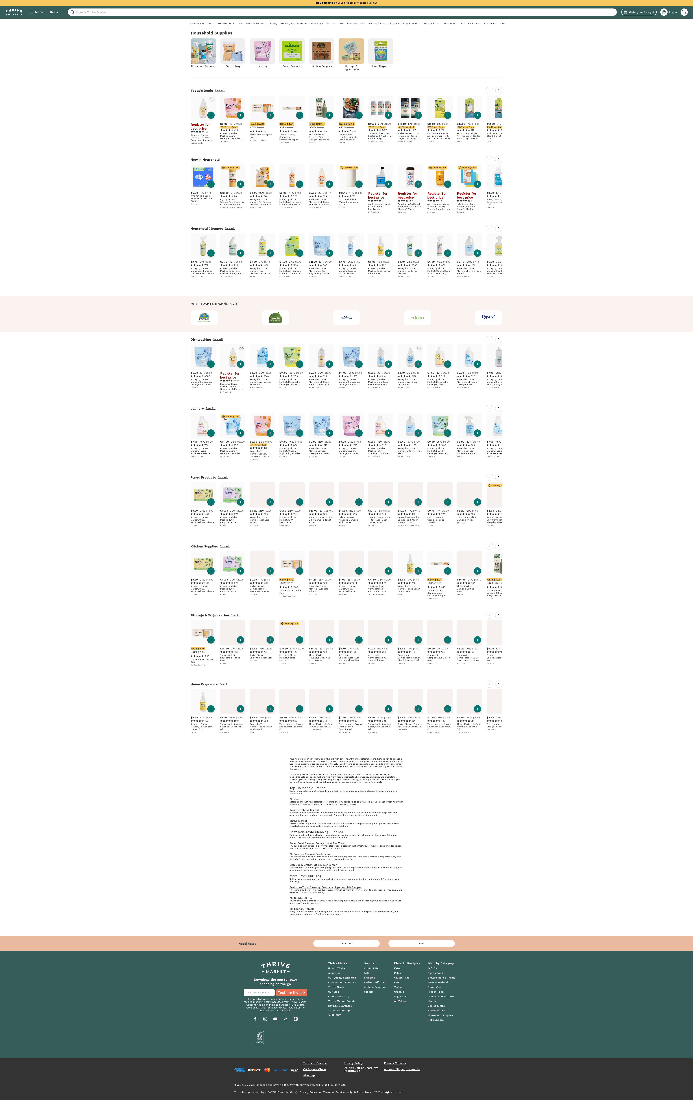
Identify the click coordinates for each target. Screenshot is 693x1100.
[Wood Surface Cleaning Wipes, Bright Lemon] (440, 177)
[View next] (498, 90)
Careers (369, 991)
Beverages (317, 23)
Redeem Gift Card (375, 982)
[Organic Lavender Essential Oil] (232, 701)
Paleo (397, 972)
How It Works (336, 968)
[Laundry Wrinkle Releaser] (469, 426)
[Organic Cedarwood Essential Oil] (440, 701)
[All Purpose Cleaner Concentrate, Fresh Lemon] (292, 246)
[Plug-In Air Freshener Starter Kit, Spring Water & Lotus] (469, 108)
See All (220, 90)
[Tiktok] (285, 1019)
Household (450, 23)
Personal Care (432, 23)
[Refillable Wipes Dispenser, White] (351, 177)
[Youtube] (275, 1019)
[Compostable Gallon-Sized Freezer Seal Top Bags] (410, 632)
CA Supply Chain (314, 1069)
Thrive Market (298, 820)
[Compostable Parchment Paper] (292, 108)
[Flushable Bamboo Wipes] (469, 495)
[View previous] (489, 90)
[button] (684, 12)
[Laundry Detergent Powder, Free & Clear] (321, 426)
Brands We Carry (338, 996)
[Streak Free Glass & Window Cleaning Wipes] (410, 177)
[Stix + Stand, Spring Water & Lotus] (499, 108)
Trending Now (226, 23)
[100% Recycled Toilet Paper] (203, 177)
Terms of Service (315, 1063)
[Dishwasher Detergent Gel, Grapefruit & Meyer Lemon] (440, 357)
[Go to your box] (684, 12)
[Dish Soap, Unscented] (410, 357)
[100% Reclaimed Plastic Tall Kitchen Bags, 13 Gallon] (380, 108)
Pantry (273, 23)
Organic (399, 991)
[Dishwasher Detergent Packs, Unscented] (351, 357)
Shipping (369, 977)
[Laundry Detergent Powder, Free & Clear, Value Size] (232, 426)
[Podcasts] (296, 1019)
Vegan (398, 987)
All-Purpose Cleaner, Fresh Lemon (310, 854)
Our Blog (333, 991)
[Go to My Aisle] (13, 12)
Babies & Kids (377, 23)
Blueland (294, 799)
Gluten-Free (401, 977)
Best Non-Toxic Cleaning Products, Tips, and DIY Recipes (325, 887)
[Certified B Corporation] (259, 1037)
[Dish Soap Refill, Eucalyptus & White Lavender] (499, 357)
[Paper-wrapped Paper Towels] (440, 495)
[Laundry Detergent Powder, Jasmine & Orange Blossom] (232, 108)
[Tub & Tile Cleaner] (410, 246)
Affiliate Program (375, 987)
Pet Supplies (436, 1019)
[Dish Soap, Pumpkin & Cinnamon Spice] (321, 177)
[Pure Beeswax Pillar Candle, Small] (232, 177)
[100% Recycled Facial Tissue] (292, 495)
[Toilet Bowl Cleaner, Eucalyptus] (380, 177)
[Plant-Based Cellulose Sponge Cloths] (469, 177)
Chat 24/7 (347, 943)
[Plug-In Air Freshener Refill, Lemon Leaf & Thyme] (440, 108)
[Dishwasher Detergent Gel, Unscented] (469, 357)
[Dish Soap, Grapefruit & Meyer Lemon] (203, 108)
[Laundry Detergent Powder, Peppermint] (440, 426)
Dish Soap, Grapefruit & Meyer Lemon (313, 864)
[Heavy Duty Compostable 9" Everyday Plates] (499, 495)
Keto (397, 968)
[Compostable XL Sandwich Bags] (380, 632)
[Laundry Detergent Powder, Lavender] (351, 426)
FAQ (421, 943)
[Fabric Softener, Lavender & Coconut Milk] (203, 426)
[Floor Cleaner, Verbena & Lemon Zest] (262, 246)
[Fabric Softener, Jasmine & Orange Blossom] (380, 426)
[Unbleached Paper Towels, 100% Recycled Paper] (410, 495)
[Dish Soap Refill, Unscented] (380, 357)
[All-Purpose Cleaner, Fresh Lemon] (203, 246)
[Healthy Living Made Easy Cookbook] (351, 108)
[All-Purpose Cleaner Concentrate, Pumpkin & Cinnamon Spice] (262, 177)
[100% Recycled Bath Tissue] (203, 495)
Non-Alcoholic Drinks (352, 23)
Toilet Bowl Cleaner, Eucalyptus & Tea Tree (316, 843)
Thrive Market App (339, 1010)
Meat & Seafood (256, 23)
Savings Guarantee (340, 1005)
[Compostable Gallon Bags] (440, 632)
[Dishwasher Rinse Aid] (262, 357)
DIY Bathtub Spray (300, 898)
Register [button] (197, 124)
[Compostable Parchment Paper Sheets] (380, 564)
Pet (462, 23)
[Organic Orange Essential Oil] (499, 701)
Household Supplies (440, 1015)
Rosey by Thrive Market (304, 809)
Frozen (331, 23)
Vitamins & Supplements (404, 23)
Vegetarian (400, 996)
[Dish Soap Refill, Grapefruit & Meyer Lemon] (321, 357)
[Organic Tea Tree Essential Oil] (410, 701)
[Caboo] (417, 317)
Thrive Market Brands (341, 1001)
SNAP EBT (334, 1015)
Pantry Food (435, 972)
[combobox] (342, 12)
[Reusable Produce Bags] (232, 632)
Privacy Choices (395, 1063)
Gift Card (433, 968)
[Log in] (664, 12)
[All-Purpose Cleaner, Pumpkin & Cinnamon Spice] (292, 177)
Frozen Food (436, 991)
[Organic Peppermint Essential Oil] (292, 701)
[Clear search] (615, 12)
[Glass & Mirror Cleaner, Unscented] (351, 246)
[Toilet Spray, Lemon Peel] (380, 246)
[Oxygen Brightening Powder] (321, 246)
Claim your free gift (641, 12)
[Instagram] (265, 1019)
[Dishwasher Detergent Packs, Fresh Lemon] (292, 357)
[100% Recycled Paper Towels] (232, 495)
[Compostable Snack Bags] (499, 632)
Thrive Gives (336, 987)
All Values (400, 1001)
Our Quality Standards (342, 977)
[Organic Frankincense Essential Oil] (351, 701)
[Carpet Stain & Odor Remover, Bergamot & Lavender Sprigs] (440, 246)
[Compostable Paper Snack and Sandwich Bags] (351, 632)
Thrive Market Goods (201, 23)
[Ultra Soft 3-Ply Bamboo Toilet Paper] (321, 495)
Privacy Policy (353, 1063)
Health (432, 1001)
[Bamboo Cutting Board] (469, 564)
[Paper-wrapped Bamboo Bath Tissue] (351, 495)
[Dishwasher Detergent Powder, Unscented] (203, 357)
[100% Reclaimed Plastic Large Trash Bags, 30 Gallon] (410, 108)
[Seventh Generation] (275, 317)
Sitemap (309, 1075)
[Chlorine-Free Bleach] (469, 246)
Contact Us (371, 968)
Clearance (490, 23)
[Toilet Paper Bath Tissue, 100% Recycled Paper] (380, 495)
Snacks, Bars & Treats (294, 23)
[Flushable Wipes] (262, 495)
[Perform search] (72, 12)
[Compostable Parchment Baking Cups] (262, 564)
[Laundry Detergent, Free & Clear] (499, 177)
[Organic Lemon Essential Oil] (321, 701)
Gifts (502, 23)
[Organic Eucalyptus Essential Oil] (380, 701)
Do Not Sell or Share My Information (361, 1069)
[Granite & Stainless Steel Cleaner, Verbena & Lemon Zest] (499, 246)
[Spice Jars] (262, 108)
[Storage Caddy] (292, 632)
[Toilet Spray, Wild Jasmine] (262, 701)
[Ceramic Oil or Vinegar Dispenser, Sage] (321, 108)
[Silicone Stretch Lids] (262, 632)
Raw (396, 982)
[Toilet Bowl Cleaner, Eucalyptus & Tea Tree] (232, 246)
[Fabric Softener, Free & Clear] (499, 426)
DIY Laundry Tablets (301, 908)
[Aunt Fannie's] (346, 317)
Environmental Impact (342, 982)
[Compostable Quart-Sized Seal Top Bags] (469, 632)
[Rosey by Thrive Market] (488, 317)
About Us (334, 972)
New (240, 23)
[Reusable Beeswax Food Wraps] (321, 632)
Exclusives (474, 23)
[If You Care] (204, 317)
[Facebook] (255, 1019)
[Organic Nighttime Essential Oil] (469, 701)
